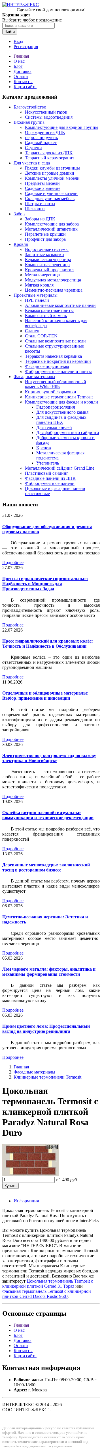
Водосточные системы (47, 249)
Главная (21, 56)
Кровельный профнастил (49, 269)
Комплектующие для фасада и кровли (61, 402)
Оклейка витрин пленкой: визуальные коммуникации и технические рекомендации (48, 815)
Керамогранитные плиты (49, 310)
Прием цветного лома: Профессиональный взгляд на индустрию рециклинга (46, 1029)
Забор (19, 213)
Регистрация (26, 46)
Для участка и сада (32, 163)
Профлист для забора (45, 239)
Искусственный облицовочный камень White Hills (55, 384)
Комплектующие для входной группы (61, 127)
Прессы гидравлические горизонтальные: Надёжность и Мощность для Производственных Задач (45, 583)
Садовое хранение (42, 188)
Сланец (32, 330)
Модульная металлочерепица (53, 279)
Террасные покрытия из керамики (58, 361)
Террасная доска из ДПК (49, 152)
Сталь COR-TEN (41, 335)
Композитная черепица (47, 264)
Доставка (22, 71)
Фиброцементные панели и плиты (58, 371)
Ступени (33, 147)
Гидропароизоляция (55, 407)
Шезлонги (35, 208)
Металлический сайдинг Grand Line (59, 468)
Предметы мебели (42, 183)
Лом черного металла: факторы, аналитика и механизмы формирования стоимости (48, 972)
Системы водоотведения (49, 117)
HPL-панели (37, 300)
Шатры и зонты (40, 203)
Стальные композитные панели (55, 341)
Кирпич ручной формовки (50, 391)
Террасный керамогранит (49, 157)
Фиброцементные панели (50, 483)
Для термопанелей (54, 427)
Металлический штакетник (51, 229)
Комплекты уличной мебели (52, 178)
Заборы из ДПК (40, 218)
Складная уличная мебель (50, 198)
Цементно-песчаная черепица (53, 290)
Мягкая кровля (39, 285)
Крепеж (43, 447)
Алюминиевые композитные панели (60, 305)
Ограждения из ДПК (45, 132)
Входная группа (29, 122)
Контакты (23, 81)
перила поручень (41, 137)
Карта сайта (25, 86)
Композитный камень (46, 315)
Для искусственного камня (62, 412)
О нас (19, 61)
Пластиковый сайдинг (46, 473)
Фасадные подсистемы (47, 366)
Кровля (21, 244)
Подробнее (13, 562)
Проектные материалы (36, 295)
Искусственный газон (46, 112)
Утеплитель (47, 463)
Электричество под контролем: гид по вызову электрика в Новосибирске (49, 758)
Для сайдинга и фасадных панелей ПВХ (61, 420)
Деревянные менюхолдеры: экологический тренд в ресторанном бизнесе (46, 867)
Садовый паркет (41, 142)
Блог (18, 66)
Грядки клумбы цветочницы (52, 168)
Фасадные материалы (34, 376)
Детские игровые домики (49, 173)
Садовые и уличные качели (51, 193)
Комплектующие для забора (52, 224)
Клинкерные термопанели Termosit (59, 396)
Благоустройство (30, 107)
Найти (10, 31)
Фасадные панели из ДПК (50, 478)
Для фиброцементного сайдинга (67, 432)
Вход (18, 41)
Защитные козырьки (44, 254)
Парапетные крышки (45, 234)
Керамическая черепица (48, 259)
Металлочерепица (42, 274)
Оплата (21, 76)
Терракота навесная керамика (53, 356)
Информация (26, 1200)
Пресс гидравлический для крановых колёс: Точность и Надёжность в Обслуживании (47, 644)
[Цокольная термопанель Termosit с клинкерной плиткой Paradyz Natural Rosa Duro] (30, 1174)
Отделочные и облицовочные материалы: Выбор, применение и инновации (45, 696)
